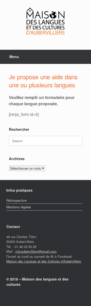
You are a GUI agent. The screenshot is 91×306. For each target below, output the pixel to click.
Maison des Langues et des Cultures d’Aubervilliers (43, 261)
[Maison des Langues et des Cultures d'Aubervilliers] (45, 21)
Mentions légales (18, 207)
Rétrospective (16, 200)
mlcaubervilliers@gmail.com (36, 251)
